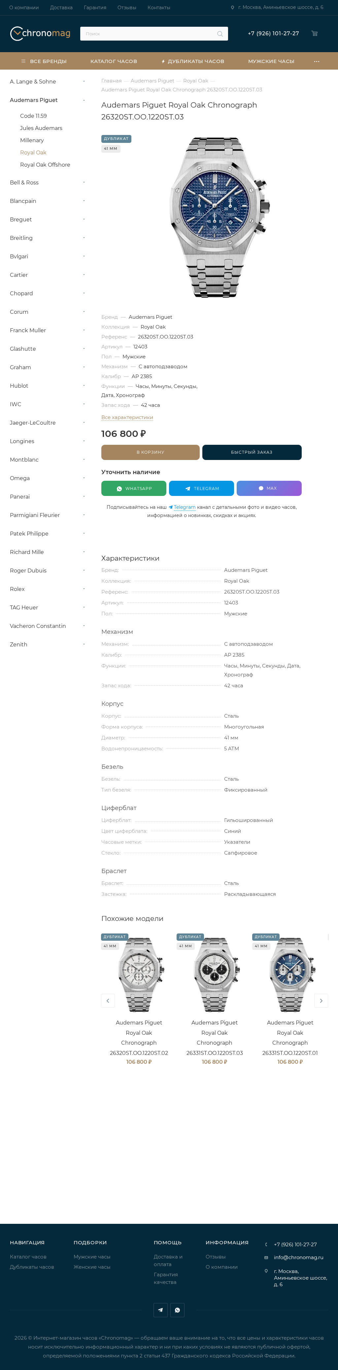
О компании (222, 1267)
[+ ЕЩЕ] (317, 61)
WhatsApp (177, 1310)
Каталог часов (28, 1257)
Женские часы (92, 1267)
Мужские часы (92, 1257)
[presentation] (108, 1001)
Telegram (185, 507)
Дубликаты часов (32, 1267)
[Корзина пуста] (316, 34)
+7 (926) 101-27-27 (273, 33)
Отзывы (216, 1257)
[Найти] (220, 34)
